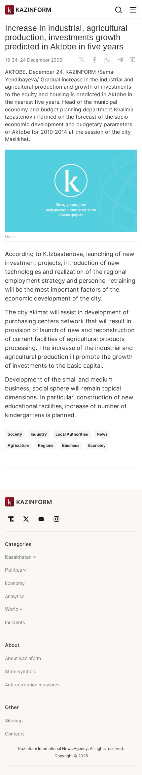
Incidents (15, 622)
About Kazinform (23, 658)
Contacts (14, 733)
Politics (13, 570)
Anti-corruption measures (32, 684)
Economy (97, 445)
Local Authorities (71, 434)
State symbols (20, 671)
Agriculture (18, 445)
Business (71, 445)
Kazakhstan (18, 557)
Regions (45, 445)
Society (15, 434)
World (11, 609)
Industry (39, 434)
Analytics (14, 596)
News (102, 434)
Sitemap (14, 720)
